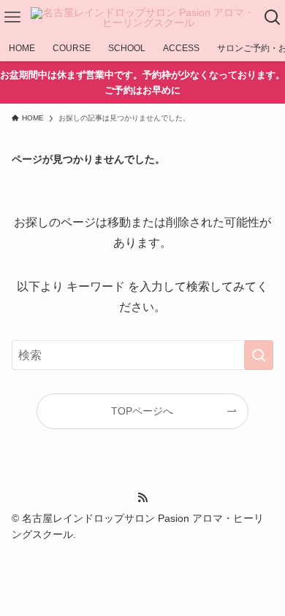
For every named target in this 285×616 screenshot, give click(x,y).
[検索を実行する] (258, 355)
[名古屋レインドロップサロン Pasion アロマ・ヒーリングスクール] (142, 17)
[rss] (142, 497)
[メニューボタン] (12, 17)
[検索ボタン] (272, 17)
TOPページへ (142, 411)
